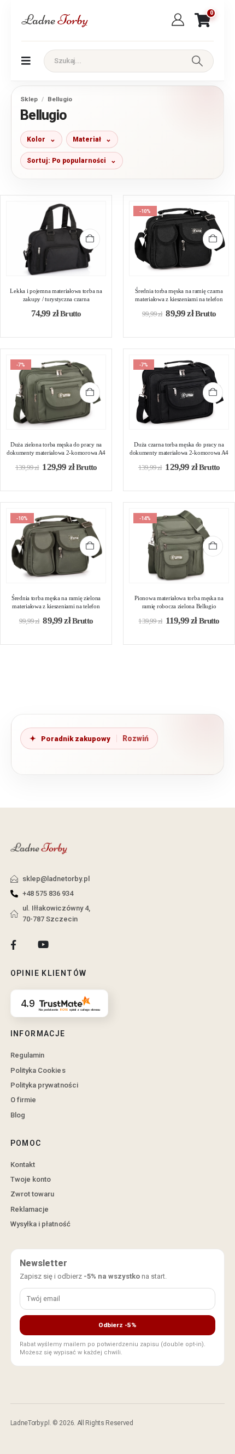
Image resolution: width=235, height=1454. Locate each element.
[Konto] (180, 20)
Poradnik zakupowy (75, 739)
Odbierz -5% (117, 1325)
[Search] (197, 61)
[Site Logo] (54, 20)
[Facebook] (13, 945)
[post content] (56, 238)
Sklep (29, 99)
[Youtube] (43, 945)
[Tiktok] (73, 945)
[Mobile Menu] (26, 61)
